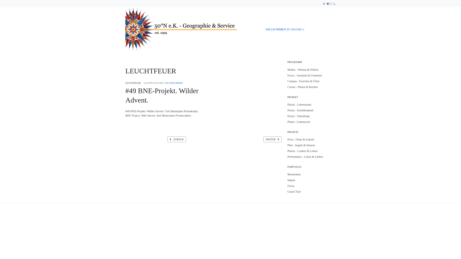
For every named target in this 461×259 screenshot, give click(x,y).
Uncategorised (174, 83)
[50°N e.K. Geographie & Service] (181, 29)
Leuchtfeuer (133, 83)
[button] (285, 29)
